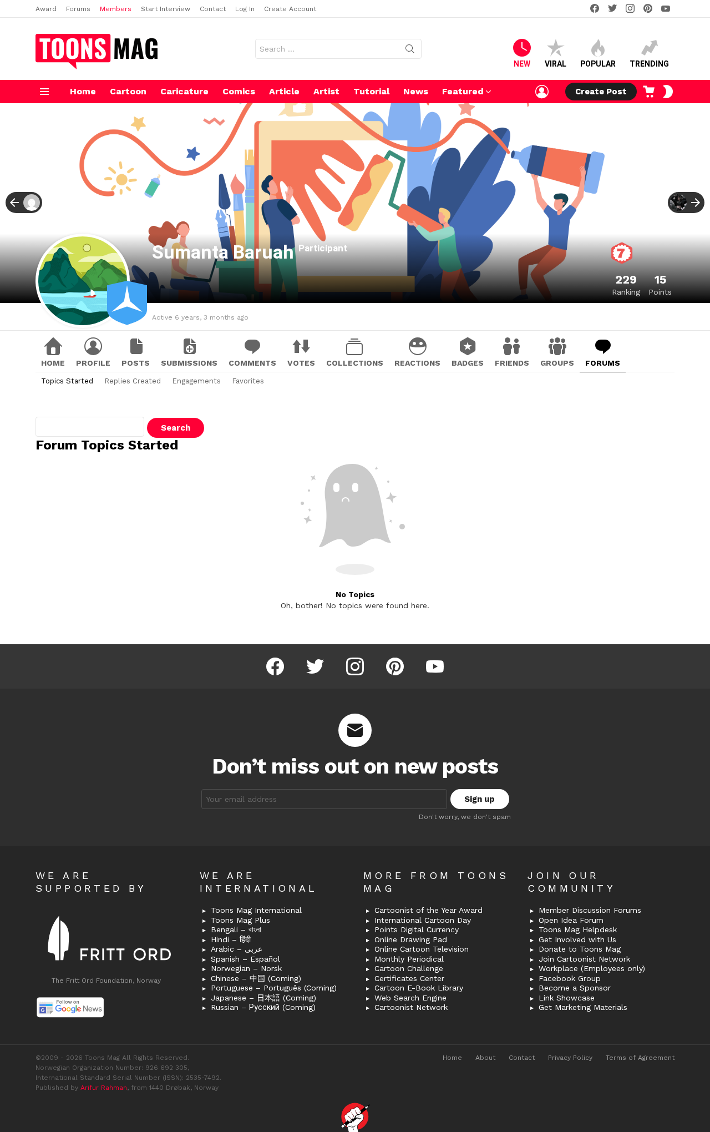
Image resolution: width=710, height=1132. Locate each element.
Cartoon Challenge (408, 968)
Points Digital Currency (416, 929)
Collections (354, 362)
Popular (598, 63)
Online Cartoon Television (421, 948)
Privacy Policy (570, 1058)
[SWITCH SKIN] (667, 91)
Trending (649, 63)
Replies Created (132, 381)
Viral (555, 63)
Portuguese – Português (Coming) (274, 987)
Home (83, 91)
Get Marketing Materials (583, 1007)
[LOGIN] (542, 91)
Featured (463, 91)
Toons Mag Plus (240, 920)
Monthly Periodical (409, 958)
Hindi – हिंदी (231, 939)
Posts (135, 362)
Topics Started (67, 381)
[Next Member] (686, 202)
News (415, 91)
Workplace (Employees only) (592, 968)
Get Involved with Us (577, 939)
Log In (245, 9)
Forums (78, 9)
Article (284, 91)
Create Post (601, 92)
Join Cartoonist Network (584, 958)
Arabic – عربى (236, 948)
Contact (213, 9)
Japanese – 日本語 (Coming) (263, 997)
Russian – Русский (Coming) (263, 1007)
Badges (468, 362)
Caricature (184, 91)
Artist (326, 91)
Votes (301, 362)
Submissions (189, 362)
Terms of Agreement (640, 1058)
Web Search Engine (410, 997)
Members (115, 9)
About (485, 1058)
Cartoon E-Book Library (418, 987)
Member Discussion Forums (590, 910)
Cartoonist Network (411, 1007)
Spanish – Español (245, 958)
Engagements (196, 381)
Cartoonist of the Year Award (428, 910)
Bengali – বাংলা (236, 929)
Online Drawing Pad (410, 939)
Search (410, 51)
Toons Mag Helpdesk (578, 929)
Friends (512, 362)
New (522, 63)
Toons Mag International (256, 910)
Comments (252, 362)
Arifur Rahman (103, 1087)
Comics (238, 91)
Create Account (290, 9)
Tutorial (371, 91)
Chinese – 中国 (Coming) (256, 978)
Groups (557, 362)
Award (46, 9)
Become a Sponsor (575, 987)
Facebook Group (570, 978)
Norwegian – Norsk (246, 968)
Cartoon (128, 91)
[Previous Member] (24, 202)
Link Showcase (567, 997)
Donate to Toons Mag (580, 948)
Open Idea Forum (571, 920)
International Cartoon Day (422, 920)
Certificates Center (409, 978)
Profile (93, 362)
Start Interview (165, 9)
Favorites (248, 381)
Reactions (417, 362)
